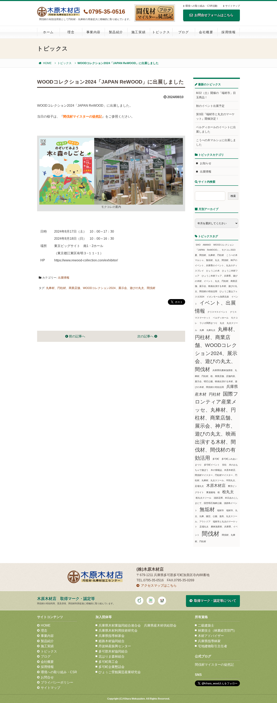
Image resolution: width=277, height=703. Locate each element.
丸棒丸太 (210, 330)
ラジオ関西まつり (208, 323)
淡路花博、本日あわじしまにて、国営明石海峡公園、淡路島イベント (216, 504)
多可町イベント (212, 465)
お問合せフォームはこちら (213, 15)
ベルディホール (221, 318)
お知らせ (205, 163)
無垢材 (207, 509)
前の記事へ (76, 336)
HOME (47, 63)
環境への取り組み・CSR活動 (201, 5)
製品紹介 (116, 32)
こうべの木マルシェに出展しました (216, 142)
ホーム (48, 32)
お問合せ (47, 677)
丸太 (222, 323)
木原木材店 (215, 485)
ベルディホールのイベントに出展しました (216, 129)
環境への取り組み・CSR (59, 672)
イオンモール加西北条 (218, 296)
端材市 (220, 510)
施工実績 (138, 32)
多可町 (216, 459)
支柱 (224, 465)
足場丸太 (204, 526)
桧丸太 (228, 492)
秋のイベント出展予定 (210, 105)
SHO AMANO (203, 245)
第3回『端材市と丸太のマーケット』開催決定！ (215, 116)
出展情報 (63, 277)
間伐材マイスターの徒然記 (82, 116)
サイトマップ (232, 5)
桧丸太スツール (203, 498)
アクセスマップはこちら (159, 585)
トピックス (161, 32)
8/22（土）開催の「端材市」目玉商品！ (216, 95)
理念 (70, 32)
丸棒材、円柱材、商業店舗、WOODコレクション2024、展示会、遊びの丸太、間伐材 (100, 288)
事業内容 (93, 32)
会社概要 (206, 32)
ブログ (183, 32)
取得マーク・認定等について (215, 600)
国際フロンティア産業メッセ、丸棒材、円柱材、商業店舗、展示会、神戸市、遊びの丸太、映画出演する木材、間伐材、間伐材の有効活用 (216, 426)
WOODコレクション (223, 245)
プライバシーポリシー (57, 682)
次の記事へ (145, 336)
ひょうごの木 (213, 270)
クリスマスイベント (217, 312)
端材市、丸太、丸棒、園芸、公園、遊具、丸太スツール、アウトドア (216, 516)
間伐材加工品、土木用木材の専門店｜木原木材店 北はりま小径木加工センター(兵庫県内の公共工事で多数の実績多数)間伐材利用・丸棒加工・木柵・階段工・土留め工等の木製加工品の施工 (58, 12)
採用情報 (228, 32)
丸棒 (202, 330)
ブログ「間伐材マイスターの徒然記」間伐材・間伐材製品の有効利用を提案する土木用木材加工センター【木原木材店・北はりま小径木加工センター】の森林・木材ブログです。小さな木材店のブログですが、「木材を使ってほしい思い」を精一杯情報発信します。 (154, 13)
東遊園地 (210, 492)
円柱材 (214, 394)
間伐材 (210, 533)
